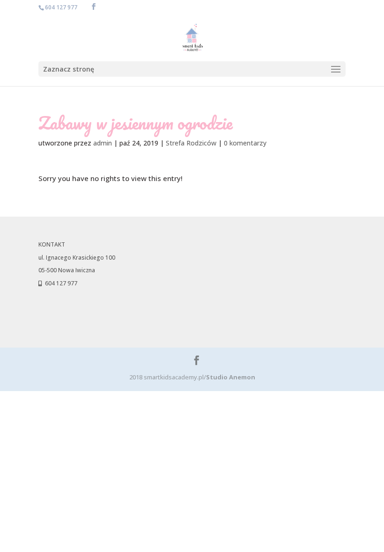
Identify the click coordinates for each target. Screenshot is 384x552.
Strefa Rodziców (191, 142)
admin (102, 142)
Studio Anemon (230, 377)
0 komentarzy (245, 142)
